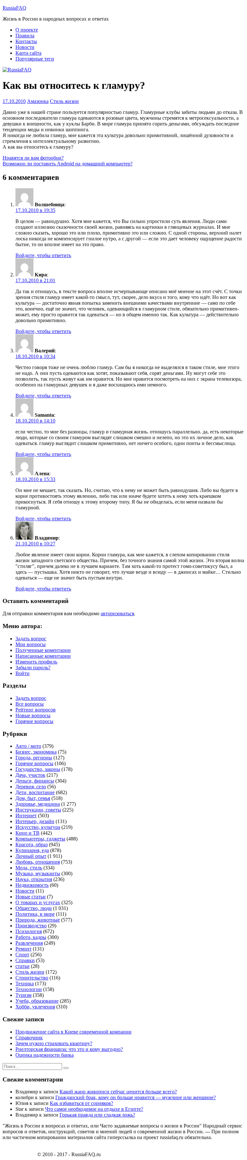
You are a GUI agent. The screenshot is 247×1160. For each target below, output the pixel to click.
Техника (24, 983)
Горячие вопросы (34, 721)
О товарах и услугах (37, 902)
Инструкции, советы (38, 809)
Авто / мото (28, 746)
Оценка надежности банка (44, 1055)
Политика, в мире (35, 914)
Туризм (23, 995)
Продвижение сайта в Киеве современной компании (73, 1032)
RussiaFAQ (14, 8)
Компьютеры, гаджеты (40, 838)
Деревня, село (30, 786)
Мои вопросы (30, 644)
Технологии (28, 989)
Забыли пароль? (32, 667)
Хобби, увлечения (35, 1006)
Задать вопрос (30, 638)
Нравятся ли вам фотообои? (33, 158)
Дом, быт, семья (32, 798)
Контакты (26, 41)
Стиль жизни (64, 101)
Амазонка (38, 101)
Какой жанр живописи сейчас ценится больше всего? (118, 1091)
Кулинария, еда (32, 850)
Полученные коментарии (43, 650)
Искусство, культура (37, 827)
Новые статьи (30, 896)
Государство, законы (37, 769)
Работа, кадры (30, 937)
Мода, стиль (28, 867)
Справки (25, 960)
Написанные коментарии (43, 656)
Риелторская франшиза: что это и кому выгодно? (69, 1049)
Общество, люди (33, 908)
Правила (24, 35)
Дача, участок (30, 775)
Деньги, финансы (34, 781)
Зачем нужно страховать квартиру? (53, 1043)
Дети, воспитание (35, 792)
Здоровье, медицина (37, 804)
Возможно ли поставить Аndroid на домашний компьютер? (68, 163)
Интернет (26, 815)
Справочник (29, 1037)
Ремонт (23, 948)
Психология (28, 931)
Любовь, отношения (37, 862)
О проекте (26, 29)
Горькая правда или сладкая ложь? (97, 1115)
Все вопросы (29, 704)
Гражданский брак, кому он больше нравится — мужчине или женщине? (135, 1097)
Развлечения (29, 943)
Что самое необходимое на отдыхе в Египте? (94, 1109)
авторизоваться (117, 613)
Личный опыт (30, 856)
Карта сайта (28, 53)
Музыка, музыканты (37, 873)
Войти (22, 673)
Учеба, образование (37, 1001)
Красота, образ (31, 844)
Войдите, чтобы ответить (43, 255)
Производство (31, 925)
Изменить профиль (36, 661)
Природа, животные (37, 920)
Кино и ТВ (27, 833)
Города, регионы (33, 757)
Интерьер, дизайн (34, 821)
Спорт (22, 954)
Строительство (31, 977)
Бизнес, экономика (36, 752)
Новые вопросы (32, 715)
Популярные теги (34, 58)
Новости (24, 47)
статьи (22, 966)
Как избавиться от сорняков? (81, 1103)
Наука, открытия (33, 879)
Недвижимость (32, 885)
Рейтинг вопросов (35, 709)
